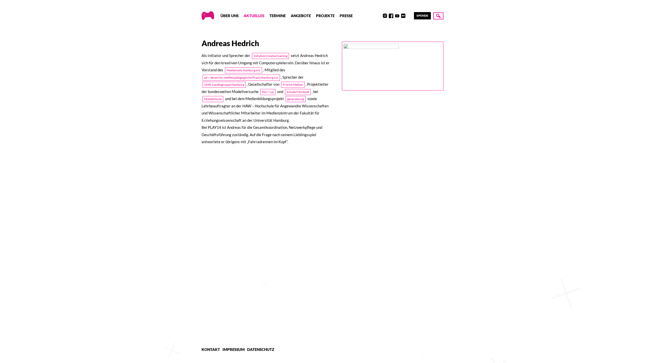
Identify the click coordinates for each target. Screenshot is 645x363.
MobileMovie (213, 99)
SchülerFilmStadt (297, 92)
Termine (277, 15)
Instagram (385, 16)
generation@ (295, 99)
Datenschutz (260, 349)
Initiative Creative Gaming (270, 56)
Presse (346, 15)
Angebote (301, 15)
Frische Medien (293, 84)
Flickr (403, 16)
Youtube (397, 16)
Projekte (325, 15)
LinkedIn (409, 16)
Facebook (391, 16)
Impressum (233, 349)
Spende (422, 15)
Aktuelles (254, 15)
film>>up (268, 92)
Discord (379, 16)
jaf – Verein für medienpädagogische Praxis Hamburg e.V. (241, 77)
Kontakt (211, 349)
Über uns (229, 15)
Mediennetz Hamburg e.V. (244, 70)
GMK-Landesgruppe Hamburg (224, 84)
